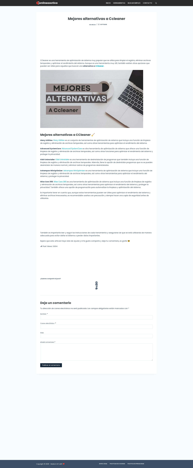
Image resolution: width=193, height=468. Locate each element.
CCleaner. (99, 66)
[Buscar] (156, 3)
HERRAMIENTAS (119, 3)
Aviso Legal (103, 464)
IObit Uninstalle (62, 159)
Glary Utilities (59, 140)
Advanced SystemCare (72, 148)
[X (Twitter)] (96, 284)
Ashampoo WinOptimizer (74, 170)
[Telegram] (96, 286)
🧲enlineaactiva (47, 3)
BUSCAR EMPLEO (134, 3)
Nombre (44, 314)
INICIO (108, 3)
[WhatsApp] (96, 288)
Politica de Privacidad (136, 464)
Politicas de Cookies (117, 464)
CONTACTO (147, 3)
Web (42, 333)
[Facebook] (96, 282)
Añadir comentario (47, 342)
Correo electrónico (48, 323)
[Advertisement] (96, 44)
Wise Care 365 (60, 181)
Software (103, 24)
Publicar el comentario (51, 365)
